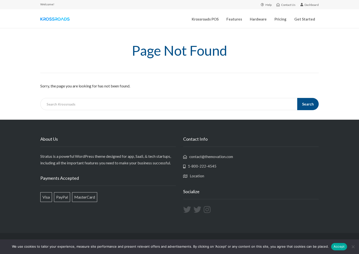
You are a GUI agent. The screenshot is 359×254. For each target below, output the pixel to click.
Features (234, 19)
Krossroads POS (205, 19)
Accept (339, 246)
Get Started (304, 19)
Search (308, 104)
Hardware (258, 19)
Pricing (280, 19)
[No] (352, 246)
